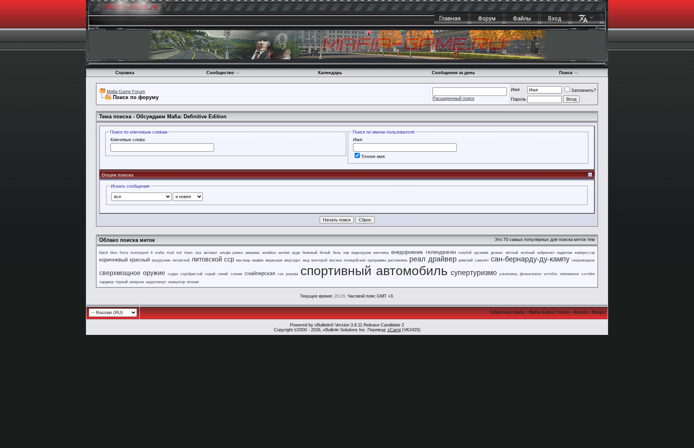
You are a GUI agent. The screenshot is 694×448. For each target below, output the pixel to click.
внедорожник (407, 252)
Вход (554, 18)
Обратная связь (507, 312)
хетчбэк (550, 274)
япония (193, 282)
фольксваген (530, 274)
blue (113, 253)
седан (173, 274)
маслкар (243, 260)
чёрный (121, 282)
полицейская (354, 260)
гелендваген (441, 252)
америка (252, 253)
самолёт (482, 260)
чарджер (106, 282)
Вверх (598, 312)
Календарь (330, 72)
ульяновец (508, 274)
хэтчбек (588, 274)
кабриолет (546, 253)
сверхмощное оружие (132, 273)
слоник (236, 274)
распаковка (397, 260)
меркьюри (273, 260)
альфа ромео (231, 253)
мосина (335, 260)
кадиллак (564, 253)
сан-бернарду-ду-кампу (530, 259)
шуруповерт (156, 282)
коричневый (113, 260)
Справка (124, 72)
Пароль (518, 99)
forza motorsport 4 (136, 253)
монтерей (319, 260)
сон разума (288, 274)
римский (466, 260)
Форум (487, 18)
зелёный (527, 253)
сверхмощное (583, 260)
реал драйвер (433, 259)
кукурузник (161, 260)
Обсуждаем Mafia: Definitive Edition (181, 117)
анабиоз (269, 253)
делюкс (497, 253)
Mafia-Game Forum (126, 91)
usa (198, 253)
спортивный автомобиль (374, 271)
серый (210, 274)
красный (140, 260)
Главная (450, 18)
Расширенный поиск (453, 98)
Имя (515, 89)
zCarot (394, 329)
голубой (465, 253)
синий (223, 274)
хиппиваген (569, 274)
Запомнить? (583, 90)
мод (306, 260)
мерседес (292, 260)
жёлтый (512, 253)
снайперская (260, 273)
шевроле (136, 282)
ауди (296, 253)
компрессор (585, 253)
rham (188, 253)
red (179, 253)
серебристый (191, 274)
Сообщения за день (453, 72)
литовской (181, 260)
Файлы (522, 18)
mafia (159, 253)
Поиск (566, 72)
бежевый (309, 253)
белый (325, 253)
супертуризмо (474, 273)
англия (284, 253)
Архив (581, 312)
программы (376, 260)
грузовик (481, 253)
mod (170, 253)
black (103, 253)
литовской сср (213, 259)
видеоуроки (361, 253)
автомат (210, 253)
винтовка (381, 253)
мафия (257, 260)
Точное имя (373, 156)
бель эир (341, 253)
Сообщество (220, 72)
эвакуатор (176, 282)
